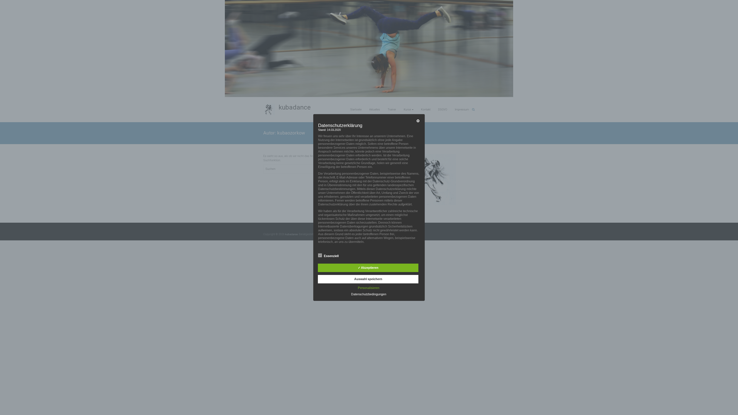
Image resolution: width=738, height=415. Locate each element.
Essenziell (331, 256)
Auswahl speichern (368, 279)
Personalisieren (368, 288)
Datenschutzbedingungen (368, 294)
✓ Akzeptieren (368, 267)
